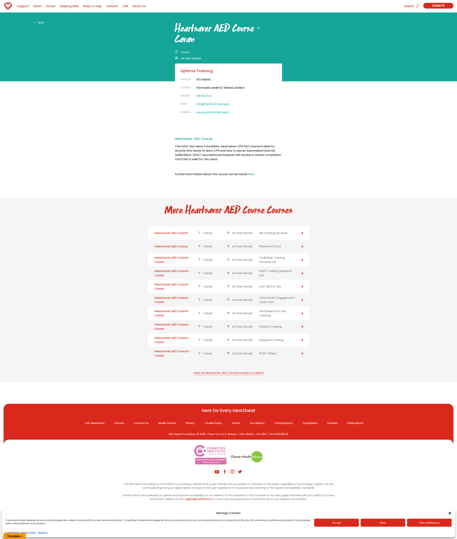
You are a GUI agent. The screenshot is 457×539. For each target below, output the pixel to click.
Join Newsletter (95, 423)
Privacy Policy (28, 532)
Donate (438, 6)
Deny (383, 522)
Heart (37, 6)
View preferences (429, 522)
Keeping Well (69, 6)
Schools (112, 6)
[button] (450, 513)
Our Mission (257, 423)
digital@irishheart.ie (199, 499)
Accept (336, 522)
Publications (355, 423)
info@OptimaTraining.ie (212, 104)
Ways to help (92, 6)
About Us (42, 532)
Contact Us (141, 423)
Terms (236, 423)
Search (409, 6)
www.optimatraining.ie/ (212, 112)
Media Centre (167, 423)
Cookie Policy (12, 532)
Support (23, 6)
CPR (125, 6)
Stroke (50, 6)
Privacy (190, 423)
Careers (332, 423)
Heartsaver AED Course (171, 233)
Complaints (310, 423)
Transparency (283, 423)
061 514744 (204, 96)
